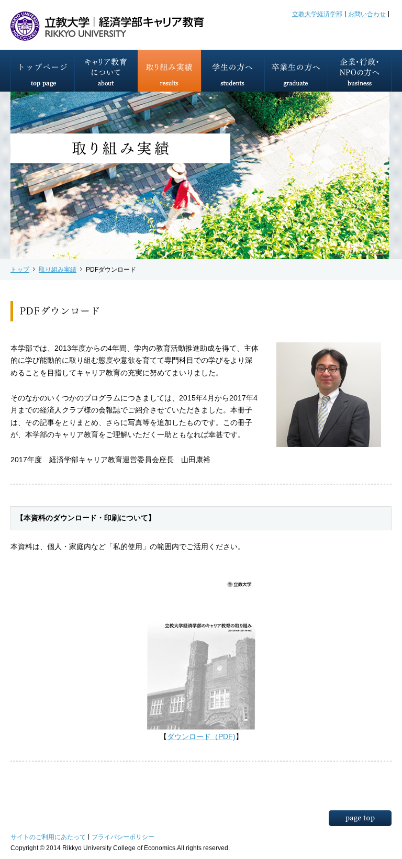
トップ (19, 269)
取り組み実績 (57, 269)
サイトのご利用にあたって (48, 836)
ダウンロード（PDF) (201, 737)
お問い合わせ (367, 13)
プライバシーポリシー (123, 836)
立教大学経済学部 (317, 13)
